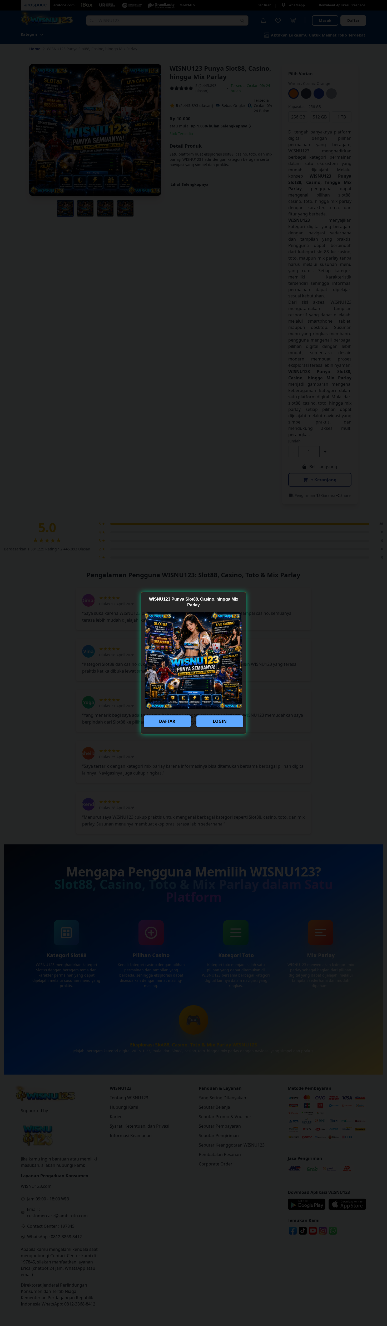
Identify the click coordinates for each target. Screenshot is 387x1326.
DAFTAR (167, 721)
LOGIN (220, 721)
